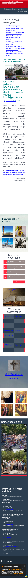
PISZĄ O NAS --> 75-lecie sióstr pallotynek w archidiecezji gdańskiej (14, 37)
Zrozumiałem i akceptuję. (18, 573)
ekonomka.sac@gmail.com (11, 526)
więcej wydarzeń (18, 282)
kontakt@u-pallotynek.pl (11, 536)
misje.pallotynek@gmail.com (12, 546)
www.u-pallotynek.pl (7, 537)
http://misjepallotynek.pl (8, 547)
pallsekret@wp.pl (9, 509)
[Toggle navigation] (24, 6)
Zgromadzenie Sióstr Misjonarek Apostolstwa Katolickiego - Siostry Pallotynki (12, 2)
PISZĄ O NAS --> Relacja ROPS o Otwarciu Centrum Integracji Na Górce (14, 53)
